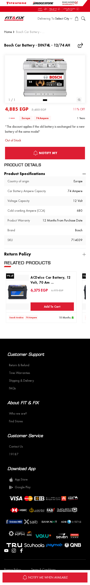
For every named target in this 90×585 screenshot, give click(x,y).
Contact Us (16, 446)
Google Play (23, 487)
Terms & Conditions (43, 569)
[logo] (14, 19)
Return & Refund (19, 365)
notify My (48, 153)
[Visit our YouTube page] (6, 550)
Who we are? (18, 413)
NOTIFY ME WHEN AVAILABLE (48, 577)
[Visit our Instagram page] (14, 550)
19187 (13, 454)
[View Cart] (76, 18)
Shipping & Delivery (21, 380)
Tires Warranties (19, 372)
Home (8, 31)
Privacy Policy (12, 569)
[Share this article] (81, 45)
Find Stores (16, 421)
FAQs (12, 388)
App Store (21, 479)
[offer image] (45, 6)
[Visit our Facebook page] (21, 550)
